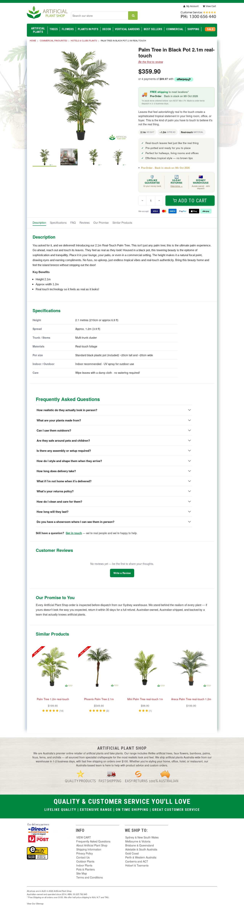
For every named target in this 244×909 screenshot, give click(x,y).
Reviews (84, 222)
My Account (192, 6)
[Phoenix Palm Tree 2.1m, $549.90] (99, 667)
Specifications (58, 222)
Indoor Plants (84, 865)
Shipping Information (88, 849)
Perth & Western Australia (140, 857)
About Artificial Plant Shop (91, 845)
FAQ (73, 222)
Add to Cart (192, 200)
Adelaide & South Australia (141, 849)
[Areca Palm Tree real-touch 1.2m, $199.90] (191, 667)
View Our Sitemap (35, 903)
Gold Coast (132, 853)
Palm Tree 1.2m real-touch (53, 699)
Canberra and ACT (136, 861)
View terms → (176, 186)
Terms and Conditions (89, 877)
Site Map (81, 873)
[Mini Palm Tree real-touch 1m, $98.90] (145, 667)
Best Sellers (153, 29)
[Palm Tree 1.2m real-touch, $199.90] (52, 667)
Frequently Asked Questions (93, 841)
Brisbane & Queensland (139, 845)
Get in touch (74, 533)
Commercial (174, 29)
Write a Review (122, 573)
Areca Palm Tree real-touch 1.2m (191, 699)
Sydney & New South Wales (142, 837)
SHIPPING (193, 29)
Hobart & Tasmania (136, 865)
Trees (54, 29)
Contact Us (83, 857)
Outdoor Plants (85, 861)
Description (39, 222)
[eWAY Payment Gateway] (37, 852)
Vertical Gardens (127, 29)
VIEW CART (83, 837)
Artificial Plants (38, 30)
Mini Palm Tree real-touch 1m (145, 699)
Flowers (68, 29)
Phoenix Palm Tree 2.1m (99, 699)
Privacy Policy (84, 853)
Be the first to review (150, 62)
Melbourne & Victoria (137, 841)
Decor (106, 29)
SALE (210, 29)
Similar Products (122, 222)
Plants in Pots (88, 29)
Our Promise (101, 222)
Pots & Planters (85, 869)
